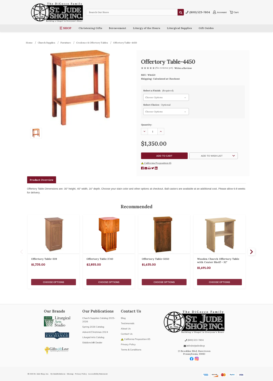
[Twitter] (152, 168)
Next (251, 251)
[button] (65, 28)
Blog (123, 318)
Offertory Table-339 (44, 258)
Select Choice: (156, 104)
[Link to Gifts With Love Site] (57, 349)
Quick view (53, 234)
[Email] (145, 168)
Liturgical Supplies (179, 28)
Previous (21, 251)
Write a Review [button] (183, 68)
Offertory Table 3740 (99, 258)
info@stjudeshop (195, 345)
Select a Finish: (158, 90)
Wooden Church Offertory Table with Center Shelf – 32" (218, 260)
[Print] (149, 168)
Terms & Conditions (131, 349)
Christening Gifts (90, 28)
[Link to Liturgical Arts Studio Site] (57, 321)
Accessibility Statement (97, 374)
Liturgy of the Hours (146, 28)
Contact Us (127, 333)
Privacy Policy (128, 344)
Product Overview (41, 179)
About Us (126, 328)
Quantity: (146, 124)
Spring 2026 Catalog (93, 326)
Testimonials (127, 323)
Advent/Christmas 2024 (95, 332)
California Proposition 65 (157, 163)
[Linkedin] (156, 168)
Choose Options (53, 282)
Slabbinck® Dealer (92, 342)
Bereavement (117, 28)
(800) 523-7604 (195, 340)
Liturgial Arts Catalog (93, 337)
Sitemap (70, 374)
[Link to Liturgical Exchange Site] (57, 334)
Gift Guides (206, 28)
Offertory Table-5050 (155, 258)
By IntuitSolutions (57, 374)
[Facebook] (142, 168)
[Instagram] (197, 358)
